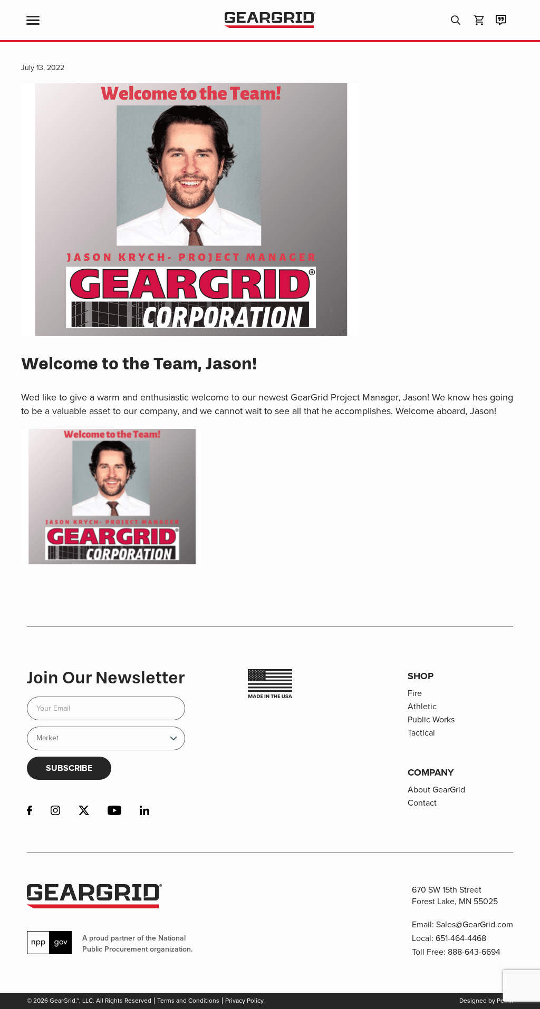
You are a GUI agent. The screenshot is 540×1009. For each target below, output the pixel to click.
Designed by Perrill (486, 1000)
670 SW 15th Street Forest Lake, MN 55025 (455, 895)
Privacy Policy (244, 1000)
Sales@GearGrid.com (474, 924)
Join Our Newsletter (106, 678)
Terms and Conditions (188, 1000)
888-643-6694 (474, 952)
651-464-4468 (461, 938)
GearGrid (270, 20)
